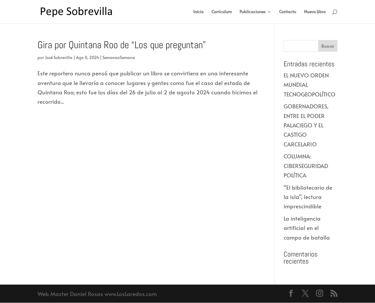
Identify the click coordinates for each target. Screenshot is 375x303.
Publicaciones (252, 12)
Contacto (287, 12)
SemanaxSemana (119, 57)
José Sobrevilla (58, 57)
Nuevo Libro (315, 12)
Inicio (198, 12)
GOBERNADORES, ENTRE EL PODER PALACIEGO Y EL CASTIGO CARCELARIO (306, 125)
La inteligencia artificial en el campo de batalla (307, 227)
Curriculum (222, 12)
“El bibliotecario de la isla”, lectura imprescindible (308, 196)
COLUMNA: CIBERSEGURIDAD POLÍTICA (306, 165)
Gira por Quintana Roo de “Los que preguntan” (122, 45)
